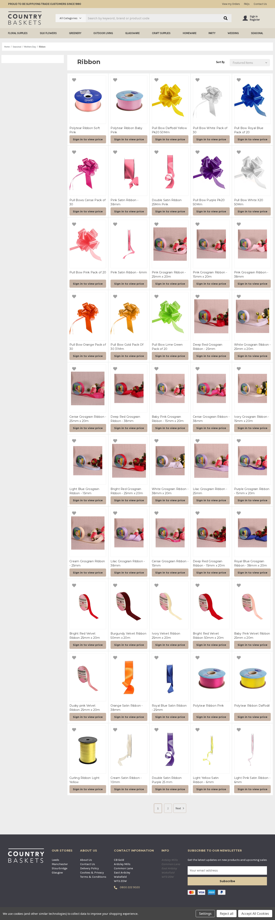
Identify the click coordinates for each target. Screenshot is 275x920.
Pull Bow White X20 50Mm (248, 202)
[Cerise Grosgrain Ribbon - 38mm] (211, 388)
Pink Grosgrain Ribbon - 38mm (251, 274)
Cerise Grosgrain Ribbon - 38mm (211, 419)
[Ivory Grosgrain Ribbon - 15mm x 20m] (252, 388)
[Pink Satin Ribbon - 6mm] (129, 244)
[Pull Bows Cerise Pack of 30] (88, 172)
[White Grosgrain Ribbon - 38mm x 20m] (170, 461)
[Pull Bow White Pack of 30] (211, 100)
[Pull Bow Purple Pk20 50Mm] (211, 172)
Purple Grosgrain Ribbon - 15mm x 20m (252, 491)
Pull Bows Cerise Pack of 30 (87, 202)
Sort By (220, 62)
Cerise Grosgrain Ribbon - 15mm (170, 563)
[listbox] (249, 62)
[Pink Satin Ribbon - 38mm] (129, 172)
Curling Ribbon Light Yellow (84, 780)
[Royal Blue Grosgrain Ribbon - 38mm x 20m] (252, 533)
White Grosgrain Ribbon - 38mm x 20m (170, 491)
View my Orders (231, 3)
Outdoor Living (103, 33)
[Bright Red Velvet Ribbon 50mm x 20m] (211, 605)
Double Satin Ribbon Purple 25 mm (167, 780)
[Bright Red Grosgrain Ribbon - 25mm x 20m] (129, 461)
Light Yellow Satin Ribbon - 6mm (206, 780)
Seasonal (257, 33)
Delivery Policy (89, 868)
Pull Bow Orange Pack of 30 (87, 347)
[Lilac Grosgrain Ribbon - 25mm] (211, 461)
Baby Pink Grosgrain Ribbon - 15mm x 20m (168, 419)
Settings (205, 913)
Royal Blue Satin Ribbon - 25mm (169, 708)
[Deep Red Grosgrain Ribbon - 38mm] (129, 388)
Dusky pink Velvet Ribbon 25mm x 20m (84, 708)
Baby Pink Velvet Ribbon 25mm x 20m (252, 636)
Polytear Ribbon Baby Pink (126, 130)
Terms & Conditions (93, 877)
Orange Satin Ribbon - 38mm (127, 708)
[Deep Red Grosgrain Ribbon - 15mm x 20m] (211, 533)
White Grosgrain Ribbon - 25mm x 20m (252, 347)
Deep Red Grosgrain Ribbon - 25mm (207, 347)
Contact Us (260, 3)
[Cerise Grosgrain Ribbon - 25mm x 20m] (88, 388)
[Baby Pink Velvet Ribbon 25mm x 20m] (252, 605)
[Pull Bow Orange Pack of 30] (88, 316)
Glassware (132, 33)
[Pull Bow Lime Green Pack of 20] (170, 316)
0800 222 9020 (129, 887)
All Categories (69, 18)
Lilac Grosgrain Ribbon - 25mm (210, 491)
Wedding (233, 33)
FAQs (247, 3)
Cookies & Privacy (92, 872)
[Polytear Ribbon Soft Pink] (88, 100)
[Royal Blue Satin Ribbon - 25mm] (170, 677)
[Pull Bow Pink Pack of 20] (88, 244)
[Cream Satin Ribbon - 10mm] (129, 749)
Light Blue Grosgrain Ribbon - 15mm (84, 491)
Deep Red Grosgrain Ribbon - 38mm (125, 419)
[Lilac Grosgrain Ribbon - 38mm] (129, 533)
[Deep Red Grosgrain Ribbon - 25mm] (211, 316)
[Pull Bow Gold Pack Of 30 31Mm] (129, 316)
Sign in (254, 16)
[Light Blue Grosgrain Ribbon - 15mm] (88, 461)
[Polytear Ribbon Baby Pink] (129, 100)
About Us (86, 860)
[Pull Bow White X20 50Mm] (252, 172)
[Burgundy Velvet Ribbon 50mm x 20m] (129, 605)
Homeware (189, 33)
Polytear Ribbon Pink (208, 705)
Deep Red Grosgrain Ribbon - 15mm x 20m (209, 563)
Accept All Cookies (255, 913)
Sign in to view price (88, 139)
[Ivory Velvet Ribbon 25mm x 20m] (170, 605)
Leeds (55, 860)
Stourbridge (59, 868)
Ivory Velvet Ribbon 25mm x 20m (166, 636)
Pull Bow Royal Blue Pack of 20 (249, 130)
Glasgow (57, 872)
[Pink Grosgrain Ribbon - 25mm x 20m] (170, 244)
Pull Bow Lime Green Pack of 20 (167, 347)
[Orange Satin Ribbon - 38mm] (129, 677)
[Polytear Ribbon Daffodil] (252, 677)
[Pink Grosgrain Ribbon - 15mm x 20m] (211, 244)
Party (212, 33)
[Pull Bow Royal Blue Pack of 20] (252, 100)
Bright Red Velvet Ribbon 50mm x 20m (208, 636)
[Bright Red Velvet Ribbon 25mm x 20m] (88, 605)
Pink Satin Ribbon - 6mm (129, 272)
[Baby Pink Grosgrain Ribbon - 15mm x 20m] (170, 388)
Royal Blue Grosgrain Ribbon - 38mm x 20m (250, 563)
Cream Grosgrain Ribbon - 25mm (87, 563)
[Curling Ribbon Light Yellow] (88, 749)
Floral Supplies (18, 33)
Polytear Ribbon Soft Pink (84, 130)
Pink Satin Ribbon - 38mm (124, 202)
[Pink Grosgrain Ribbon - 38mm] (252, 244)
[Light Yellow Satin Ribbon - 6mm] (211, 749)
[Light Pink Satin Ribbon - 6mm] (252, 749)
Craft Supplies (161, 33)
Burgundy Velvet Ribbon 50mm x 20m (128, 636)
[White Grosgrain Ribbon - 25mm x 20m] (252, 316)
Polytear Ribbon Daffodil (252, 705)
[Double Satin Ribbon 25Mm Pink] (170, 172)
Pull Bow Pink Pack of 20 (87, 272)
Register (255, 19)
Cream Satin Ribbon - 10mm (126, 780)
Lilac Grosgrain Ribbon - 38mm (128, 563)
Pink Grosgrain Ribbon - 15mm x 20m (210, 274)
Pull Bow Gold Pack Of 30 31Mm (127, 347)
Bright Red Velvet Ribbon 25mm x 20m (84, 636)
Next (178, 808)
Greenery (75, 33)
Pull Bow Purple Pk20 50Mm (209, 202)
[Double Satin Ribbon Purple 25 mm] (170, 749)
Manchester (60, 864)
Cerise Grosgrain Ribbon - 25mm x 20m (87, 419)
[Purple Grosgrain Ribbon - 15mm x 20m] (252, 461)
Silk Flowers (48, 33)
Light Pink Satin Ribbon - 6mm (252, 780)
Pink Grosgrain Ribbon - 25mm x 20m (169, 274)
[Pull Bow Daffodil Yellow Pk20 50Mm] (170, 100)
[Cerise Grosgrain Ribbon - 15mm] (170, 533)
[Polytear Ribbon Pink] (211, 677)
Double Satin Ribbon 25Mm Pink (167, 202)
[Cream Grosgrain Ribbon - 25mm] (88, 533)
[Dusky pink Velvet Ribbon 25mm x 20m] (88, 677)
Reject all (226, 913)
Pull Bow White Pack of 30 (210, 130)
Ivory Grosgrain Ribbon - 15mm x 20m (251, 419)
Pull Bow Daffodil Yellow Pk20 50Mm (169, 130)
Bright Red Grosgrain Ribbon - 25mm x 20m (127, 491)
